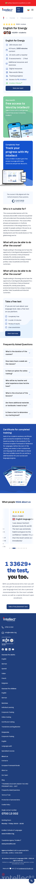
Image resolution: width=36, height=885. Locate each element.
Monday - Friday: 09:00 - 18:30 (13, 824)
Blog (3, 780)
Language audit (7, 746)
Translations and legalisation (11, 727)
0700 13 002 (10, 813)
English (4, 659)
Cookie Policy (6, 805)
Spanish (4, 669)
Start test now (13, 333)
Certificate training (8, 722)
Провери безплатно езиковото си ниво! (19, 3)
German (4, 664)
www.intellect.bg (8, 834)
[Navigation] (32, 10)
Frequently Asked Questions (11, 790)
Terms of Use (6, 795)
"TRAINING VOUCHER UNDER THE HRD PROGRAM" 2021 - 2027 (15, 785)
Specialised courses (8, 751)
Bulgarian (5, 683)
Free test (18, 10)
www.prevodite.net (9, 844)
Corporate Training (8, 712)
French (4, 678)
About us (4, 770)
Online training (6, 717)
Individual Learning (8, 707)
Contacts (5, 761)
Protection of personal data (11, 800)
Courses (12, 18)
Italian (4, 673)
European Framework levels (11, 765)
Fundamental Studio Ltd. (25, 868)
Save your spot (18, 88)
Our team (5, 775)
